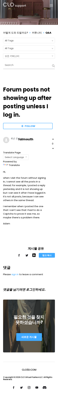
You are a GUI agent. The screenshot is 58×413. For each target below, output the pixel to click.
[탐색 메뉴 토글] (49, 5)
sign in (15, 274)
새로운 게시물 (29, 337)
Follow (30, 126)
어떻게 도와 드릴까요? (15, 32)
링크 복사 (47, 255)
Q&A (48, 32)
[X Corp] (26, 256)
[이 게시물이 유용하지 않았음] (53, 148)
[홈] (14, 5)
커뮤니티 (37, 32)
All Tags (9, 40)
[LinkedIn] (34, 256)
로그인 (30, 289)
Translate (14, 165)
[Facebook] (19, 256)
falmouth (25, 139)
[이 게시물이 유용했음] (53, 139)
